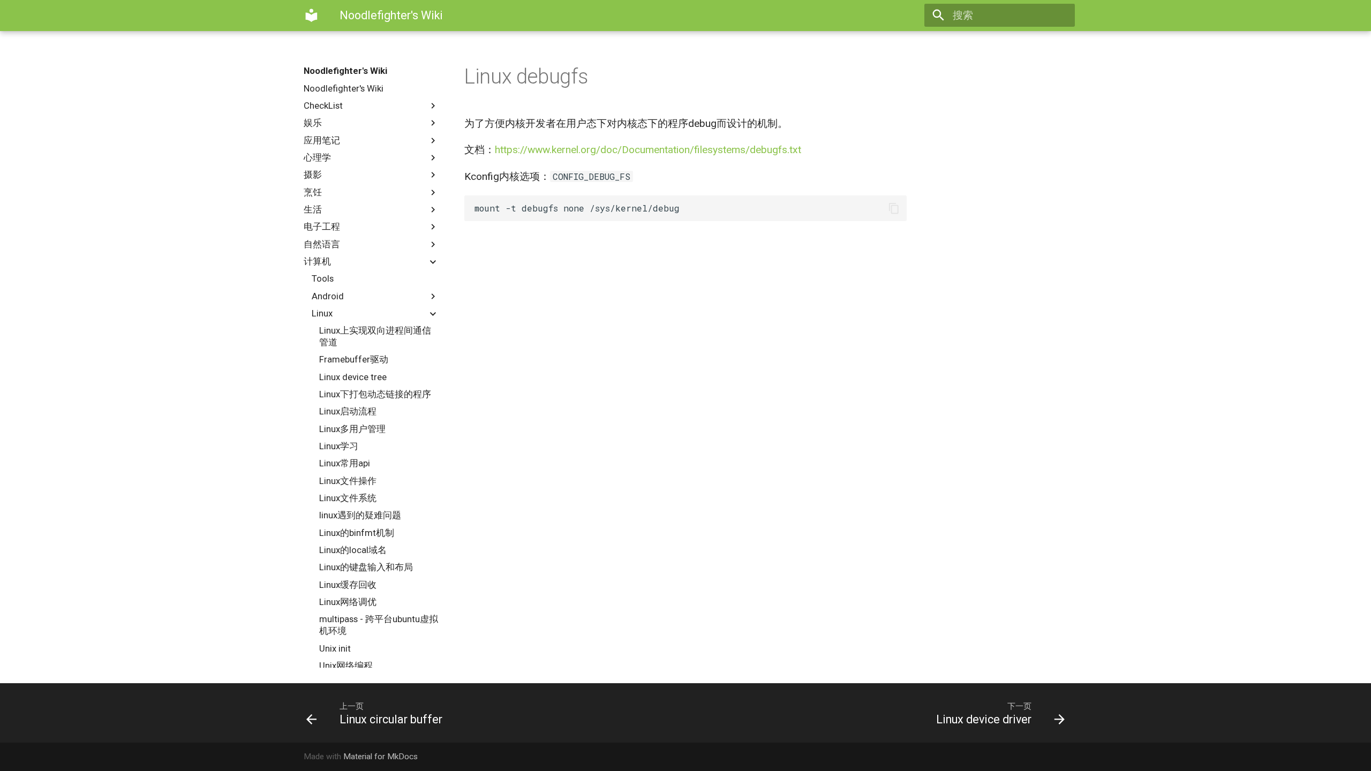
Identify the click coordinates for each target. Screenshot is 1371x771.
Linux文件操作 (347, 480)
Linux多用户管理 (352, 429)
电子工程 (322, 226)
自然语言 (322, 244)
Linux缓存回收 (347, 584)
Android (328, 296)
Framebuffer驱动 (353, 359)
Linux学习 (338, 446)
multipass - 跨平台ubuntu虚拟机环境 (378, 625)
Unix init (335, 648)
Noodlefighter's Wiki (345, 70)
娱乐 (313, 122)
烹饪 (313, 192)
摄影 (313, 174)
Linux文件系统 (347, 498)
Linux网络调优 (347, 601)
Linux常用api (344, 463)
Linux (322, 313)
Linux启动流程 (347, 411)
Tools (323, 278)
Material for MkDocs (380, 756)
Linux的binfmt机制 (356, 532)
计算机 (317, 261)
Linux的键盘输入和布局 (366, 567)
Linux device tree (353, 377)
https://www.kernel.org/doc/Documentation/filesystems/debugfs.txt (648, 149)
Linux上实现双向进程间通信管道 (375, 336)
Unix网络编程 (346, 665)
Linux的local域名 (353, 550)
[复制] (893, 208)
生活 (313, 209)
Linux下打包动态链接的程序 (375, 394)
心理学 (317, 157)
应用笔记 (322, 140)
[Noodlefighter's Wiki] (312, 15)
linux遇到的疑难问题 (360, 515)
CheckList (323, 105)
